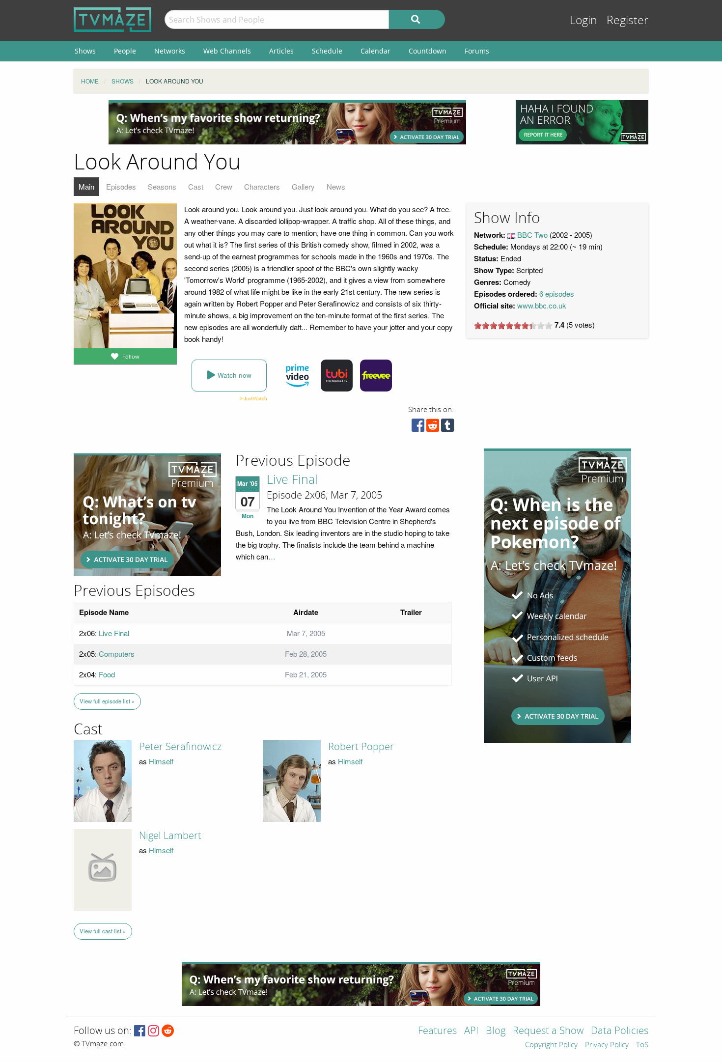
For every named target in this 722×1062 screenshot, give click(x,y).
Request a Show (548, 1031)
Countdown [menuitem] (427, 51)
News (336, 186)
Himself (161, 761)
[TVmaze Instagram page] (153, 1031)
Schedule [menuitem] (327, 51)
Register (627, 20)
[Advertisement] (287, 122)
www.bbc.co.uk (541, 305)
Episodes (121, 186)
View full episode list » (107, 701)
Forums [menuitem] (477, 51)
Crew (223, 186)
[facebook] (418, 427)
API (471, 1031)
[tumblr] (447, 427)
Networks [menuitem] (169, 51)
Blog (495, 1031)
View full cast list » (103, 931)
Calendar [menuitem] (375, 51)
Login (583, 20)
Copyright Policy (551, 1045)
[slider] (513, 326)
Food (107, 674)
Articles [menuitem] (281, 51)
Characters (262, 186)
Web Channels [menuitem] (227, 51)
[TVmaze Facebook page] (139, 1031)
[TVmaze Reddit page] (168, 1031)
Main (86, 186)
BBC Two (532, 234)
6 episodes (556, 293)
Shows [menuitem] (85, 51)
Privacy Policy (607, 1045)
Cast (195, 186)
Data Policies (619, 1031)
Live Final (292, 480)
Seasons (162, 186)
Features (437, 1031)
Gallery (303, 186)
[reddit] (432, 427)
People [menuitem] (125, 51)
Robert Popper (361, 747)
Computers (117, 653)
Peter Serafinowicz (180, 747)
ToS (642, 1045)
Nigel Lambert (170, 835)
